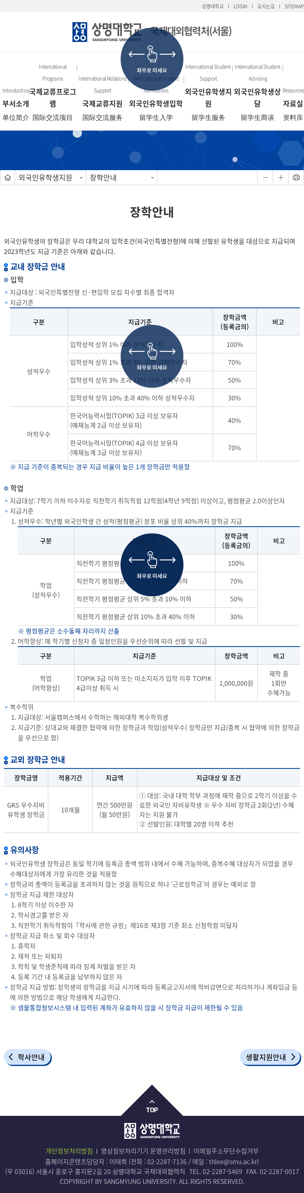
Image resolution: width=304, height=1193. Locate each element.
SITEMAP (294, 6)
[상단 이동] (152, 1101)
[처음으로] (7, 177)
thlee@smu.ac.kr (233, 1161)
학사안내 (31, 1057)
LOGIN (240, 6)
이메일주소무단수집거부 (226, 1150)
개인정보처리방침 (69, 1150)
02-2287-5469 (222, 1171)
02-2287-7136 (167, 1161)
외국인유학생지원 (45, 177)
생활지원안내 (266, 1057)
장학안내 (103, 177)
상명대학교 (213, 6)
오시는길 (266, 6)
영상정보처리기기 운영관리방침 (143, 1150)
